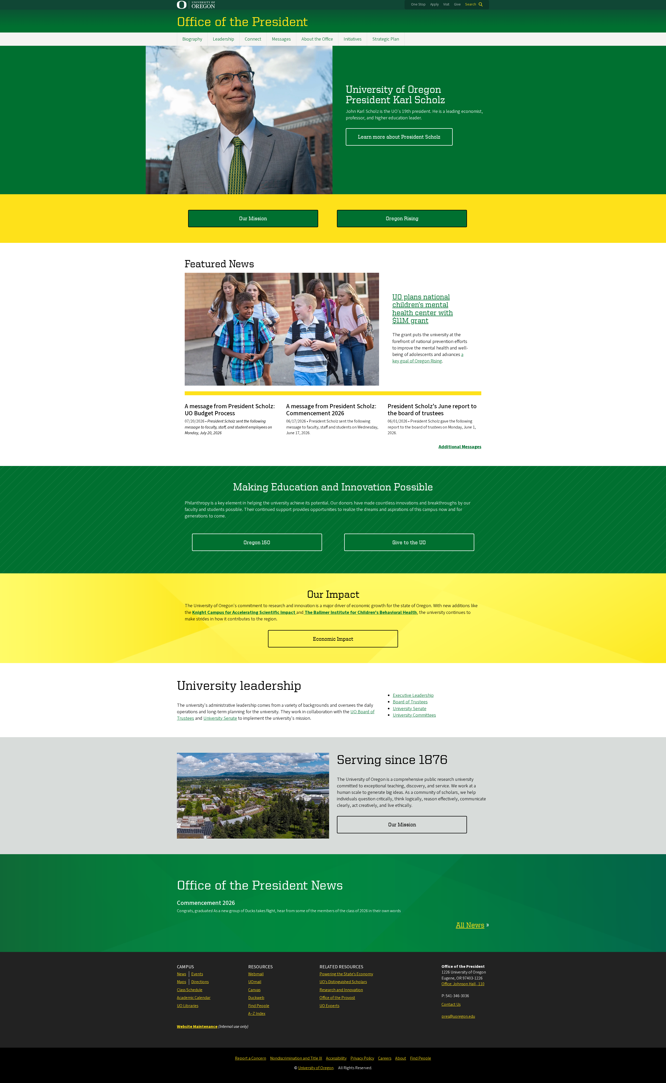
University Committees (414, 715)
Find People (258, 1006)
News (181, 974)
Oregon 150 (257, 542)
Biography (192, 39)
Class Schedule (189, 990)
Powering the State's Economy (346, 974)
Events (197, 974)
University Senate (220, 718)
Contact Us (450, 1004)
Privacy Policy (362, 1058)
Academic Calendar (193, 998)
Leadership (223, 39)
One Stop (418, 4)
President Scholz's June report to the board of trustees (432, 410)
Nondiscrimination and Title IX (296, 1058)
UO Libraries (187, 1006)
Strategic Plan (385, 39)
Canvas (254, 990)
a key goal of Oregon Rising (427, 357)
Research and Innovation (341, 990)
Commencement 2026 (206, 902)
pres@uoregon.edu (458, 1016)
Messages (281, 39)
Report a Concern (250, 1058)
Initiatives (353, 39)
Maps (181, 982)
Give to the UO (409, 542)
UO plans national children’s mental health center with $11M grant (422, 308)
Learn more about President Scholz (399, 137)
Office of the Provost (337, 998)
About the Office (317, 39)
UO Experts (329, 1006)
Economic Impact (333, 639)
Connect (253, 39)
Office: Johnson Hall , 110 (462, 984)
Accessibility (336, 1058)
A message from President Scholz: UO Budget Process (230, 410)
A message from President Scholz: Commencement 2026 (331, 410)
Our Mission (253, 218)
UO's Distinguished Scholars (343, 982)
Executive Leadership (413, 695)
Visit (446, 4)
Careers (384, 1058)
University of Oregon (316, 1068)
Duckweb (256, 998)
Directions (200, 982)
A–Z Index (256, 1013)
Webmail (256, 974)
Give (457, 4)
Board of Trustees (410, 702)
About (400, 1058)
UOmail (254, 982)
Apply (434, 4)
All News (470, 925)
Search (470, 4)
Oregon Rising (402, 218)
